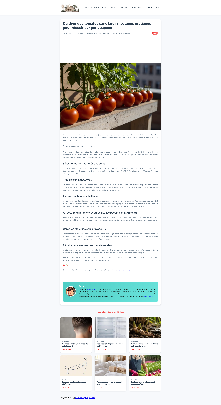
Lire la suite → (66, 349)
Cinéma (157, 7)
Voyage (140, 7)
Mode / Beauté (113, 7)
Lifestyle (133, 7)
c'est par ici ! (148, 296)
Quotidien (149, 7)
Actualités (88, 7)
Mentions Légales (81, 398)
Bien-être (124, 7)
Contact (92, 398)
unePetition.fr (91, 289)
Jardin (104, 7)
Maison (96, 7)
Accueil (89, 33)
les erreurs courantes (125, 270)
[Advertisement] (112, 49)
